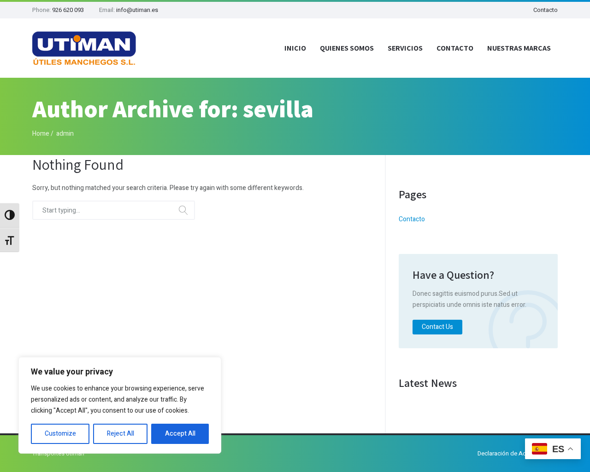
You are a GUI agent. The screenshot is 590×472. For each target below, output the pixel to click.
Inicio (295, 48)
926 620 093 (68, 10)
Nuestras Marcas (519, 48)
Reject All (120, 433)
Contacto (545, 10)
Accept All (180, 433)
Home (40, 133)
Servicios (405, 48)
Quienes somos (347, 48)
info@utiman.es (137, 10)
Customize (60, 433)
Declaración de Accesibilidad (516, 453)
